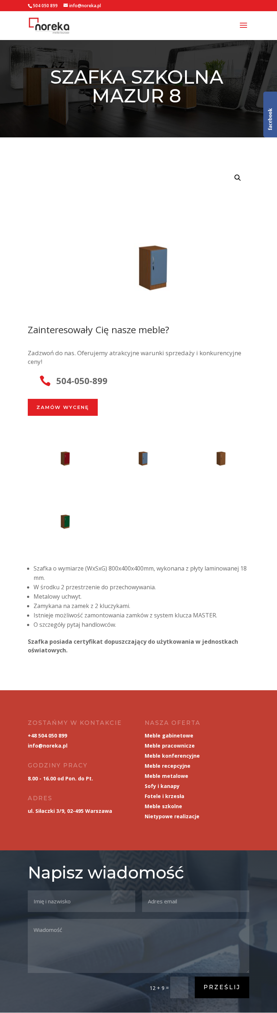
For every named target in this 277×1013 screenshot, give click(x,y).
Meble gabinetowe (169, 735)
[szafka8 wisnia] (216, 471)
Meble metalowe (166, 775)
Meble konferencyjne (172, 755)
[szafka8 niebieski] (138, 471)
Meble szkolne (163, 806)
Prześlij (222, 987)
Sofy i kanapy (162, 786)
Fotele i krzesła (164, 796)
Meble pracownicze (170, 745)
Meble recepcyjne (167, 765)
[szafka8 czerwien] (60, 471)
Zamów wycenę (62, 407)
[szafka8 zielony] (60, 534)
